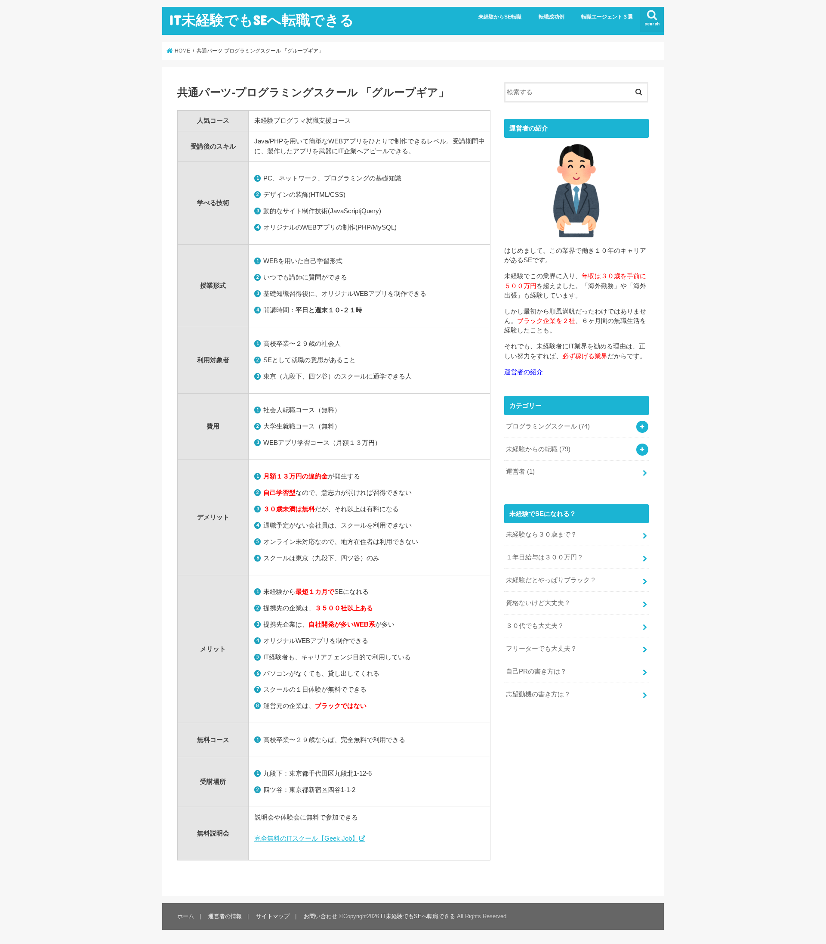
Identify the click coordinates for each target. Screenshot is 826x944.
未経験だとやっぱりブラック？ (551, 580)
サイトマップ (273, 916)
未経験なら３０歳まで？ (541, 534)
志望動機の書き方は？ (538, 694)
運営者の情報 (225, 916)
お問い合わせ (320, 916)
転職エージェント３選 (607, 17)
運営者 (520, 471)
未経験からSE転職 (499, 17)
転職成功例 (551, 17)
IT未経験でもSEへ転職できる (261, 19)
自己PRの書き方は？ (536, 671)
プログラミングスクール (548, 426)
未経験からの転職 (538, 449)
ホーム (185, 916)
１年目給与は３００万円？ (544, 557)
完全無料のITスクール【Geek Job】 (306, 838)
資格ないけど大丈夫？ (538, 602)
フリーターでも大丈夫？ (541, 648)
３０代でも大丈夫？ (535, 625)
